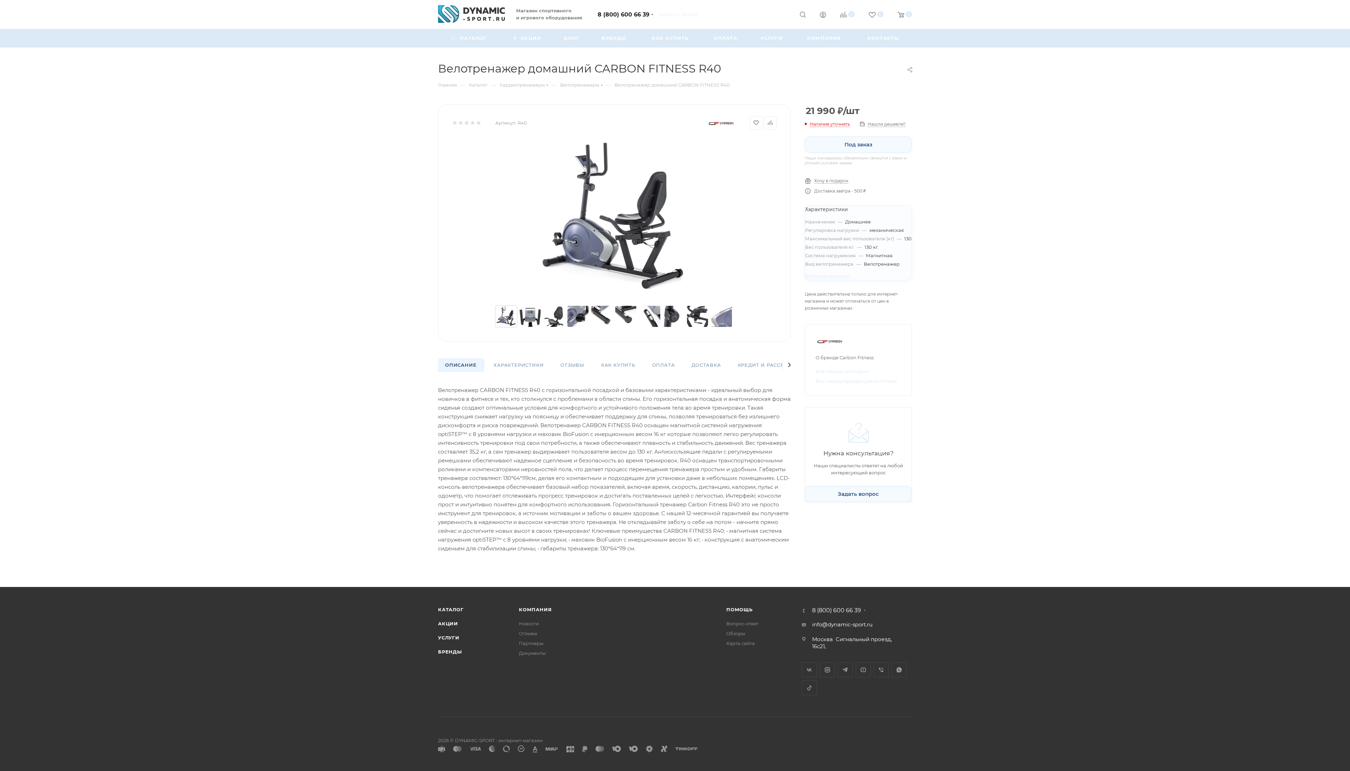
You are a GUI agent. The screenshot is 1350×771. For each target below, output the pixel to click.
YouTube (863, 669)
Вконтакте (809, 669)
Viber (881, 669)
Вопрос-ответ (742, 623)
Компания (535, 609)
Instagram (827, 669)
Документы (532, 653)
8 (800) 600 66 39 (623, 14)
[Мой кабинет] (823, 15)
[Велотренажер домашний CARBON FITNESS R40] (614, 217)
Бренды (450, 652)
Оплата (663, 365)
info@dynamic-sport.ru (842, 624)
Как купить (618, 365)
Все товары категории (842, 371)
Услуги (448, 637)
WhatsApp (899, 669)
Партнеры (531, 643)
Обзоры (735, 633)
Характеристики (519, 365)
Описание (460, 365)
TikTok (809, 687)
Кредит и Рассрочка (768, 365)
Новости (529, 623)
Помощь (739, 609)
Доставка (706, 365)
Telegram (845, 669)
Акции (448, 623)
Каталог (451, 609)
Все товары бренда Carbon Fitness (856, 381)
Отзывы (572, 365)
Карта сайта (740, 643)
